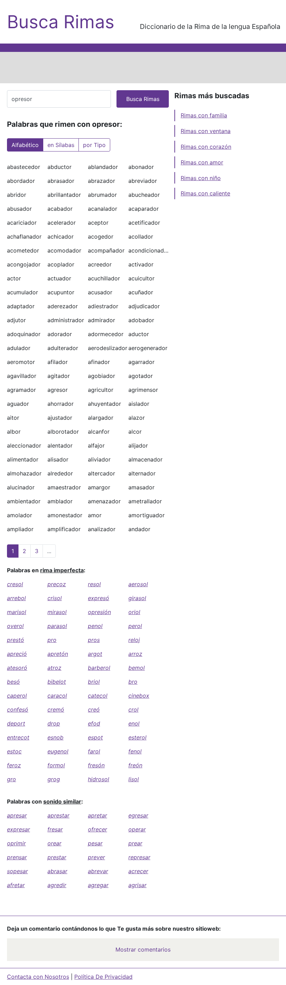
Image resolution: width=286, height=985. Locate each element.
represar (139, 857)
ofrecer (97, 829)
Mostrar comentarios (143, 949)
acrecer (138, 871)
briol (94, 681)
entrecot (18, 737)
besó (13, 681)
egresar (138, 815)
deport (16, 723)
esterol (137, 737)
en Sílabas (60, 144)
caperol (17, 695)
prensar (17, 857)
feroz (14, 765)
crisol (54, 598)
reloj (134, 639)
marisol (16, 611)
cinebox (138, 695)
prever (96, 857)
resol (94, 584)
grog (53, 779)
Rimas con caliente (205, 193)
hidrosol (98, 779)
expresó (98, 598)
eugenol (57, 751)
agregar (98, 885)
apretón (57, 653)
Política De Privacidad (103, 976)
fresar (55, 829)
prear (135, 843)
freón (135, 765)
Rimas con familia (204, 115)
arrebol (16, 598)
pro (52, 639)
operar (137, 829)
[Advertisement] (143, 67)
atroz (54, 667)
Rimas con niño (201, 177)
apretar (97, 815)
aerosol (138, 584)
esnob (55, 737)
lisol (133, 779)
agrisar (137, 885)
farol (94, 751)
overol (15, 625)
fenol (135, 751)
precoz (56, 584)
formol (56, 765)
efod (94, 723)
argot (95, 653)
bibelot (56, 681)
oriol (134, 611)
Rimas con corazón (206, 146)
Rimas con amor (202, 162)
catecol (97, 695)
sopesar (17, 871)
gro (11, 779)
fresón (96, 765)
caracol (57, 695)
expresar (18, 829)
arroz (135, 653)
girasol (137, 598)
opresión (99, 611)
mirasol (57, 611)
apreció (17, 653)
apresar (17, 815)
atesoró (17, 667)
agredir (56, 885)
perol (135, 625)
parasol (57, 625)
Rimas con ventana (206, 130)
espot (95, 737)
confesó (17, 709)
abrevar (98, 871)
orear (54, 843)
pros (94, 639)
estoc (14, 751)
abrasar (57, 871)
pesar (95, 843)
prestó (15, 639)
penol (95, 625)
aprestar (58, 815)
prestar (56, 857)
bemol (136, 667)
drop (53, 723)
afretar (16, 885)
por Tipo (94, 144)
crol (133, 709)
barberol (99, 667)
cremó (55, 709)
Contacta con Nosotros (38, 976)
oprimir (16, 843)
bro (132, 681)
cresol (15, 584)
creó (94, 709)
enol (134, 723)
